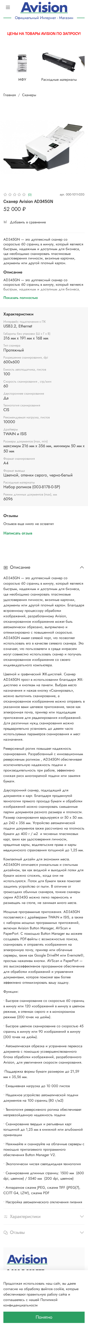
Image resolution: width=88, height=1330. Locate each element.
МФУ (22, 79)
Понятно (44, 1317)
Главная (9, 95)
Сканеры (29, 95)
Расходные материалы (59, 79)
